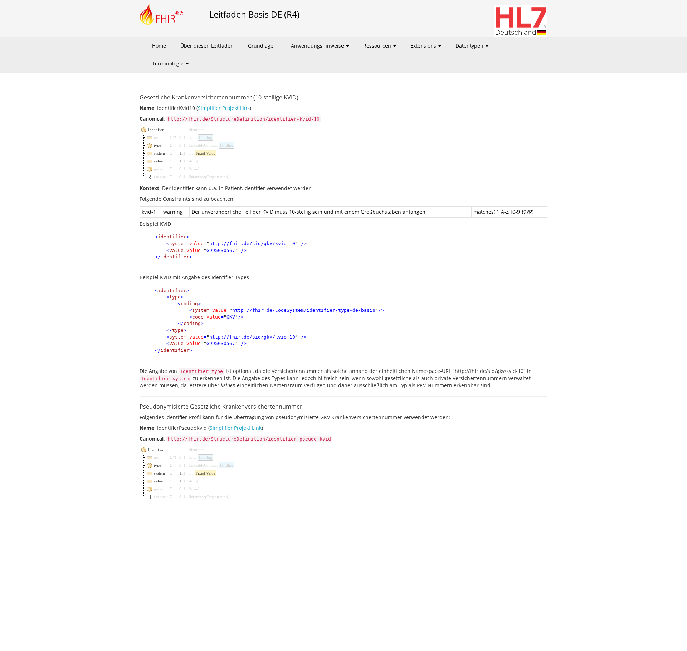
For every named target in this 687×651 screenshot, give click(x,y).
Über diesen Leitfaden (207, 45)
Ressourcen (378, 45)
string (193, 161)
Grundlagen (262, 45)
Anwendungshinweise (318, 45)
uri (191, 153)
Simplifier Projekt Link (224, 108)
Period (194, 169)
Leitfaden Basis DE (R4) (254, 14)
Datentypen (470, 45)
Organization (217, 177)
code (192, 137)
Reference (197, 177)
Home (159, 45)
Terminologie (168, 63)
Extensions (424, 45)
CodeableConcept (203, 145)
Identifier (196, 129)
